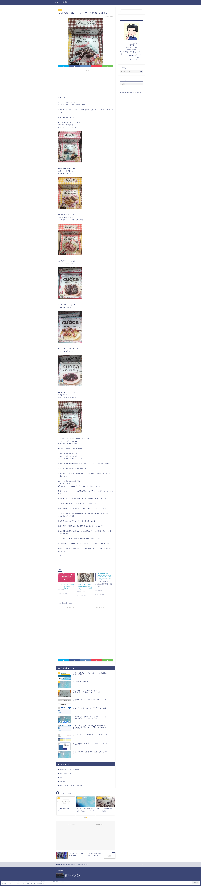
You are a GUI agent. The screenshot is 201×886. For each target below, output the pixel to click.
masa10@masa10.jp (133, 57)
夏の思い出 (62, 781)
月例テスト (70, 603)
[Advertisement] (85, 83)
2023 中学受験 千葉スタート (68, 773)
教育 (60, 603)
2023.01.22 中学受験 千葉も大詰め (69, 769)
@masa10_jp (133, 59)
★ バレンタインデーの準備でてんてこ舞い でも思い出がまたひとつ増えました (66, 586)
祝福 (61, 777)
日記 (65, 603)
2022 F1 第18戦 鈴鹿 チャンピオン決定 (71, 785)
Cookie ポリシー (41, 883)
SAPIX (60, 10)
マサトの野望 (61, 2)
